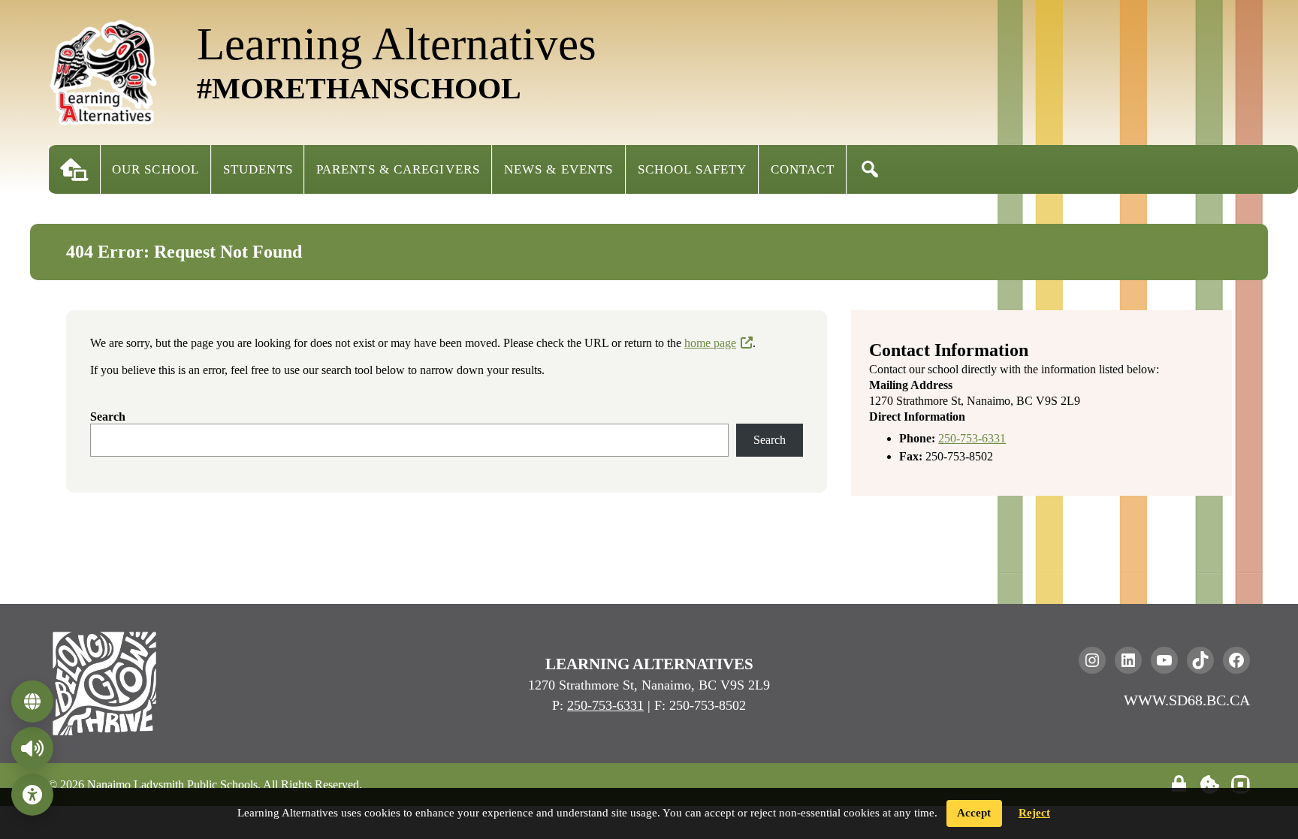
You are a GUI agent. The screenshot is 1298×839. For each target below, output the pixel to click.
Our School (155, 169)
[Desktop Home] (74, 169)
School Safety (692, 169)
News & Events (558, 169)
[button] (870, 169)
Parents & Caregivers (398, 169)
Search (107, 416)
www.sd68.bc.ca (1187, 700)
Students (258, 169)
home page (710, 343)
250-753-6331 (972, 438)
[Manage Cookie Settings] (1209, 784)
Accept (974, 813)
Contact (803, 169)
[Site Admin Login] (1179, 784)
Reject (1034, 813)
